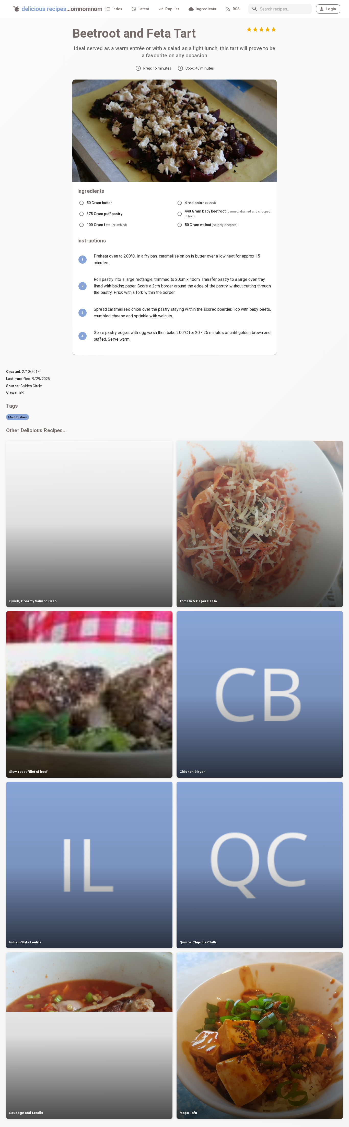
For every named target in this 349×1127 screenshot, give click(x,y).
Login (331, 9)
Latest (143, 9)
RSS (236, 9)
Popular (172, 9)
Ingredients (206, 9)
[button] (17, 417)
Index (117, 9)
